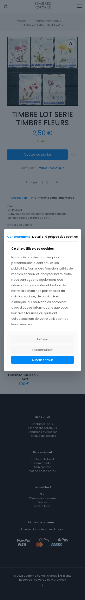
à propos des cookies (61, 236)
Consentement (18, 236)
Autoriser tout (42, 360)
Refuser (42, 339)
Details (37, 236)
